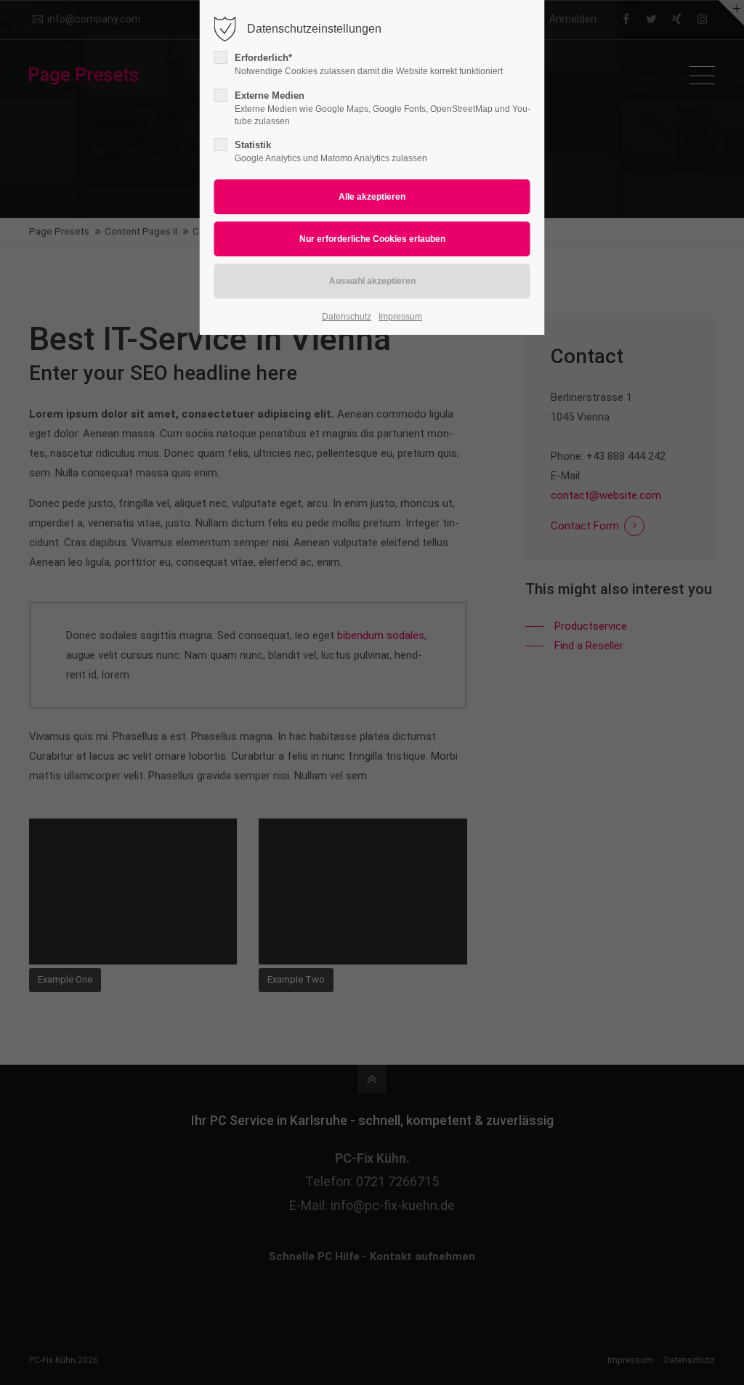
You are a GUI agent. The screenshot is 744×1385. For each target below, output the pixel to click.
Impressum (400, 317)
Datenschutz (346, 317)
